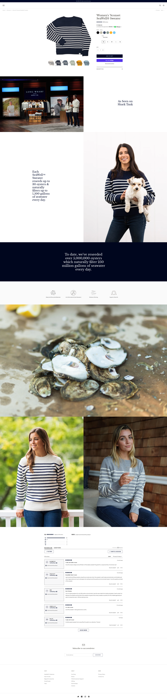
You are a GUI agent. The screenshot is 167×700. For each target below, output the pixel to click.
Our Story (73, 674)
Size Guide (105, 37)
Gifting (73, 681)
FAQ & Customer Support (77, 679)
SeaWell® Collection (49, 674)
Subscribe (98, 655)
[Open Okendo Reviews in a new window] (118, 547)
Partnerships (74, 683)
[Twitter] (78, 696)
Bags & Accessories (49, 679)
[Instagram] (85, 696)
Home (4, 10)
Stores (72, 676)
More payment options (109, 63)
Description (100, 69)
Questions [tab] (57, 548)
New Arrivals (47, 676)
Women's (9, 10)
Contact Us (101, 676)
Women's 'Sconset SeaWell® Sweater (20, 10)
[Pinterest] (88, 696)
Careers (73, 685)
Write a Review (117, 552)
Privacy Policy (101, 674)
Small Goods (47, 681)
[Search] (160, 5)
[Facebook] (81, 696)
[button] (110, 22)
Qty (98, 47)
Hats (45, 683)
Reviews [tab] (48, 548)
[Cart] (163, 5)
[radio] (98, 32)
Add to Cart (109, 56)
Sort (109, 556)
